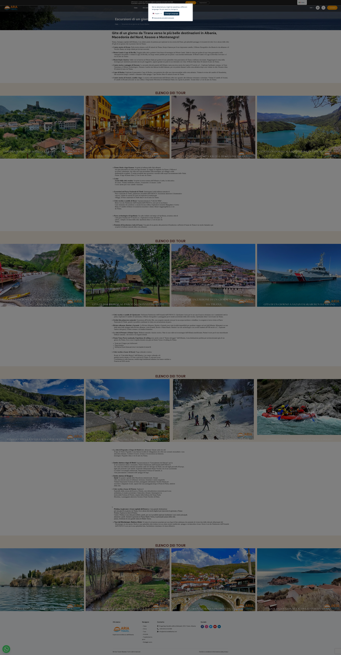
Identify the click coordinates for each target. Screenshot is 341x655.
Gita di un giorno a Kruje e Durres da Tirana (213, 156)
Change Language (171, 13)
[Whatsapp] (6, 649)
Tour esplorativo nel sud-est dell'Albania (128, 439)
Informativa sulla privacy (220, 652)
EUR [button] (311, 8)
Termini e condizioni (205, 652)
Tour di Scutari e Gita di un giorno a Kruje (127, 156)
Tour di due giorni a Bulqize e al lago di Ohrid (128, 609)
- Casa (144, 626)
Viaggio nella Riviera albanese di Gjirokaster (42, 439)
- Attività (145, 634)
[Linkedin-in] (219, 626)
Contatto (332, 8)
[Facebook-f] (202, 626)
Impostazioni (203, 3)
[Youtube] (215, 626)
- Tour (144, 631)
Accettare (190, 3)
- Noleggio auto (147, 642)
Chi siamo (146, 8)
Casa (135, 8)
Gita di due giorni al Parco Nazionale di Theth (128, 304)
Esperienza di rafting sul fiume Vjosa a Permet (299, 439)
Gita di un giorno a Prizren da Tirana (213, 609)
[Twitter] (210, 626)
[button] (318, 8)
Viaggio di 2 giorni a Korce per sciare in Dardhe (213, 439)
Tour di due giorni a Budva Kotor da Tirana (299, 608)
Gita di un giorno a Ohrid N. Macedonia (42, 608)
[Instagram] (206, 626)
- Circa (144, 629)
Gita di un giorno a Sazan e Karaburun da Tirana (299, 304)
